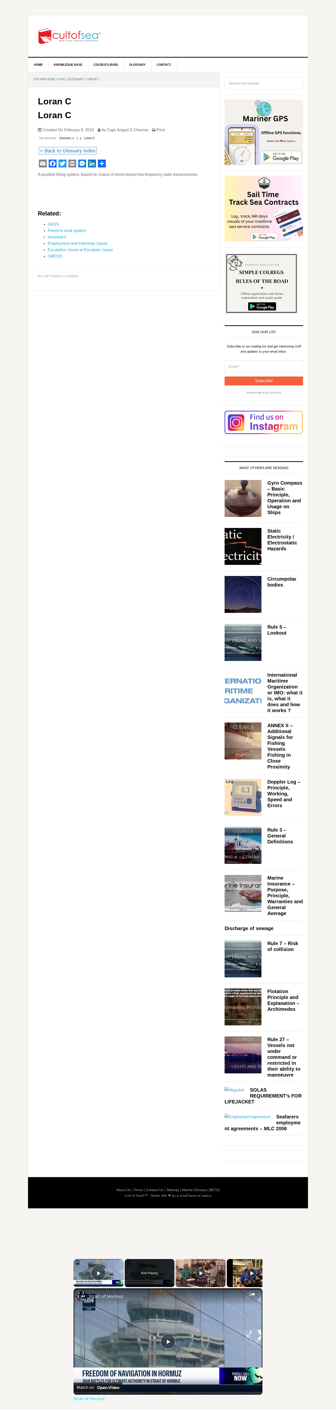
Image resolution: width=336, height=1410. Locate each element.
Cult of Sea (70, 36)
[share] (252, 1294)
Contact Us (154, 1190)
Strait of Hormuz (106, 1296)
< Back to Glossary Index (67, 150)
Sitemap (172, 1190)
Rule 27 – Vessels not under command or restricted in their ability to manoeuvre (283, 1057)
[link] (81, 1296)
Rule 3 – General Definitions (280, 835)
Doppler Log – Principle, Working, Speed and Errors (283, 793)
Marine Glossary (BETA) (201, 1190)
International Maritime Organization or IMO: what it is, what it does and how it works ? (285, 692)
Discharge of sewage (249, 928)
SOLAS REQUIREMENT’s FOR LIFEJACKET (263, 1095)
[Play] (201, 1273)
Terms (138, 1190)
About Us (123, 1190)
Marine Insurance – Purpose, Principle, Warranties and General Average (285, 895)
